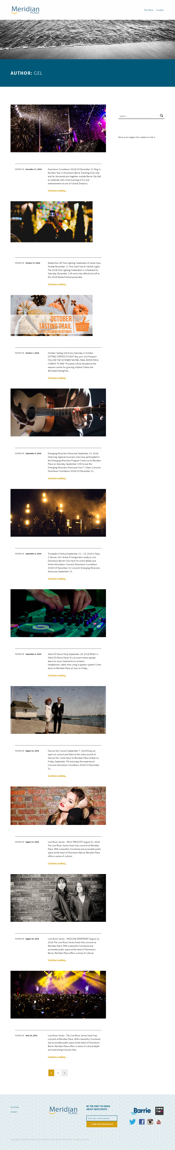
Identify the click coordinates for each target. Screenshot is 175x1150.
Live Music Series (27, 1024)
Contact (160, 9)
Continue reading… (57, 190)
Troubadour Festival (31, 542)
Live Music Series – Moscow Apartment (43, 928)
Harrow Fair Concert (31, 740)
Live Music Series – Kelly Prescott (40, 831)
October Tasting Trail (32, 342)
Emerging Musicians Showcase (38, 442)
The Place (148, 9)
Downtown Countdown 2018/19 (39, 158)
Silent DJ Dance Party (31, 643)
